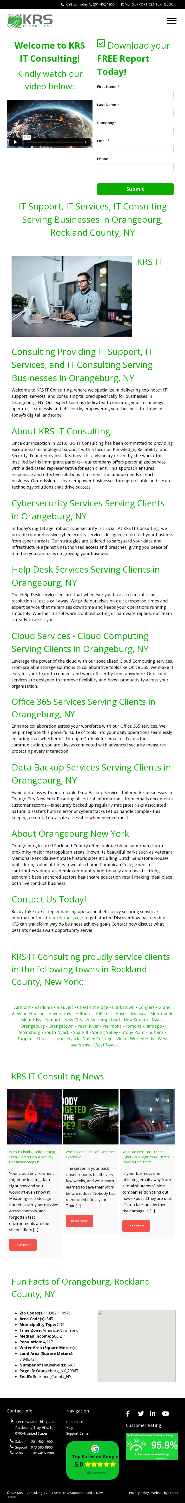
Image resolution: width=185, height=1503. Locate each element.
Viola (121, 1038)
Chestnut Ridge (93, 1007)
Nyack (158, 1020)
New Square (136, 1020)
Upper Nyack (66, 1038)
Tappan (25, 1038)
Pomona (133, 1026)
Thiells (43, 1038)
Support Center (147, 4)
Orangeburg (33, 1026)
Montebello (161, 1013)
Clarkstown (123, 1007)
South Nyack (56, 1032)
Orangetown (61, 1026)
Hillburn (83, 1013)
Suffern (156, 1032)
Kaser (121, 1013)
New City (73, 1020)
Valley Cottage (97, 1038)
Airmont (22, 1007)
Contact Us (75, 1421)
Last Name (108, 104)
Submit (135, 189)
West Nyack (106, 1045)
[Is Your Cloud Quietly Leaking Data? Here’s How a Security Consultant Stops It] (34, 1116)
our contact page (66, 918)
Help (69, 1427)
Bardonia (44, 1007)
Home (124, 4)
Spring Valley (105, 1032)
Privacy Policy (139, 1492)
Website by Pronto (164, 1492)
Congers (147, 1007)
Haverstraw (60, 1013)
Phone (102, 158)
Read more (23, 1244)
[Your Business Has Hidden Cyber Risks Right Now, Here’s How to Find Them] (147, 1116)
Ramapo (153, 1026)
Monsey (138, 1013)
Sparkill (80, 1032)
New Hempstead (103, 1020)
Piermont (112, 1026)
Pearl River (88, 1026)
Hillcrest (104, 1013)
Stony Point (133, 1032)
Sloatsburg (29, 1032)
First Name (108, 86)
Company (107, 122)
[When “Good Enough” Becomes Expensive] (91, 1116)
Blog (168, 4)
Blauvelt (65, 1007)
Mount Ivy (31, 1020)
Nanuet (52, 1020)
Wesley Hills (142, 1038)
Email (103, 140)
